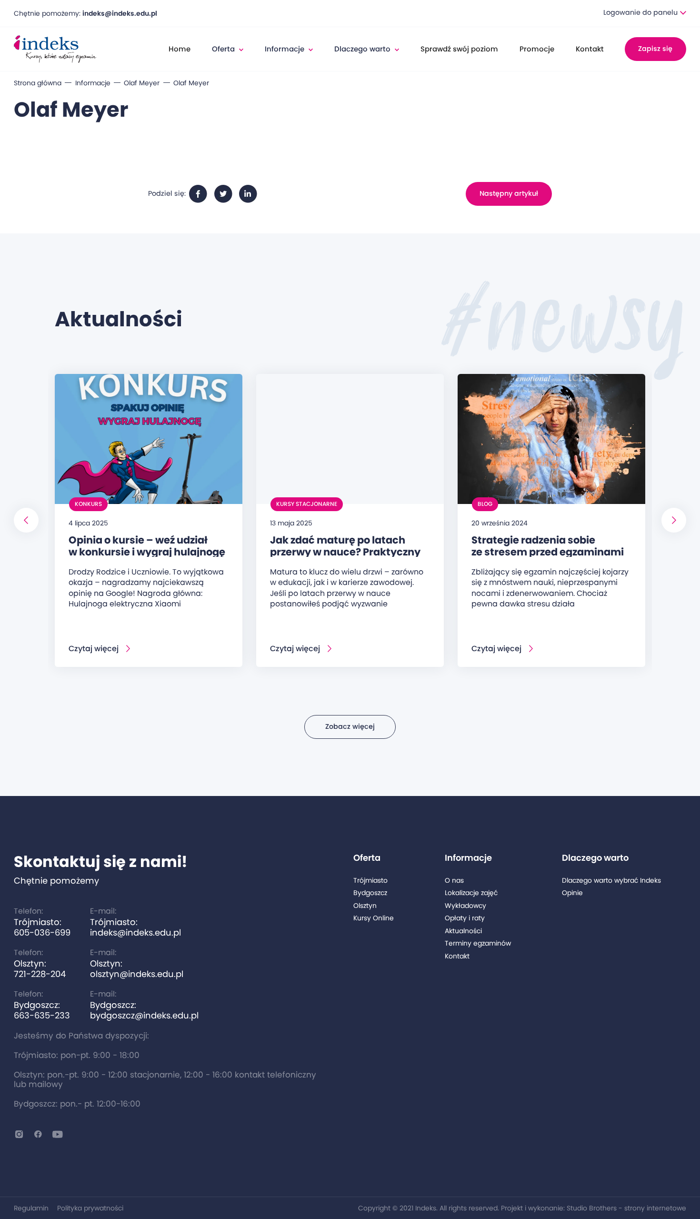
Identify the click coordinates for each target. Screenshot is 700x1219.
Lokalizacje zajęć (471, 893)
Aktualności (463, 931)
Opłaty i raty (465, 918)
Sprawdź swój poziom (459, 49)
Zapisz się (655, 48)
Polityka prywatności (90, 1208)
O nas (454, 880)
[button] (644, 13)
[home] (55, 49)
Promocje (537, 49)
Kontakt (590, 49)
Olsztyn (365, 906)
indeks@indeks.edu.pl (119, 13)
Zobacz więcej (350, 726)
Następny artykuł (509, 193)
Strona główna (37, 83)
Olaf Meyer (142, 83)
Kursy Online (373, 918)
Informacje (92, 83)
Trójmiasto (370, 880)
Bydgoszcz (370, 893)
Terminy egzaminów (478, 943)
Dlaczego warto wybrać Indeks (611, 880)
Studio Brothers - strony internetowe (626, 1208)
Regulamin (31, 1208)
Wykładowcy (465, 906)
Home (179, 49)
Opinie (572, 893)
